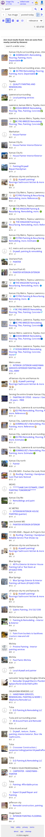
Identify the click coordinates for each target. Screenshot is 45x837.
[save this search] (41, 9)
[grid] (12, 20)
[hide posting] (15, 63)
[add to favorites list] (10, 54)
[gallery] (17, 20)
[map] (22, 20)
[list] (3, 20)
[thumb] (8, 20)
